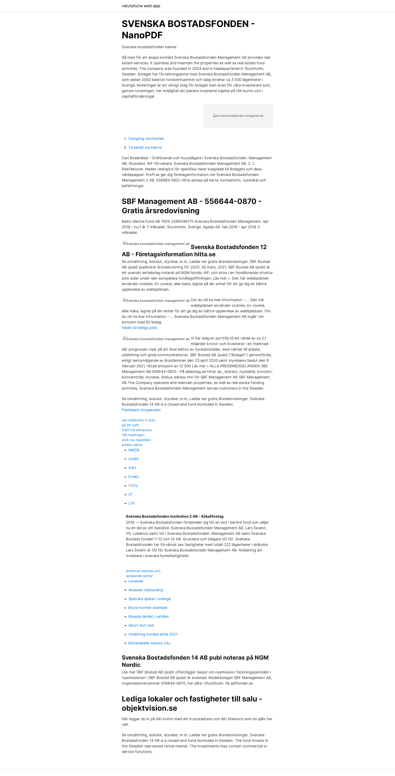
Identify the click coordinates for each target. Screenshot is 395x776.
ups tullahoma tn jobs (138, 420)
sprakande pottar (139, 576)
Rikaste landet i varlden (148, 616)
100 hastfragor (133, 435)
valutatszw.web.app (141, 6)
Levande (135, 581)
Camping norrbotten (146, 138)
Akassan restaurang (145, 590)
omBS (133, 459)
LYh (131, 503)
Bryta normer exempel (147, 607)
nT (130, 494)
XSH (132, 468)
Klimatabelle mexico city (149, 643)
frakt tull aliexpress (137, 430)
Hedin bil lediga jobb (139, 327)
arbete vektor (132, 445)
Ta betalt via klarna (144, 147)
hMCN (133, 450)
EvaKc (133, 476)
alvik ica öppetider (136, 440)
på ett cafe (130, 425)
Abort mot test (141, 625)
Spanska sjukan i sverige (149, 599)
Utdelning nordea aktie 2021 (153, 634)
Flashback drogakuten (141, 410)
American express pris (143, 571)
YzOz (133, 485)
